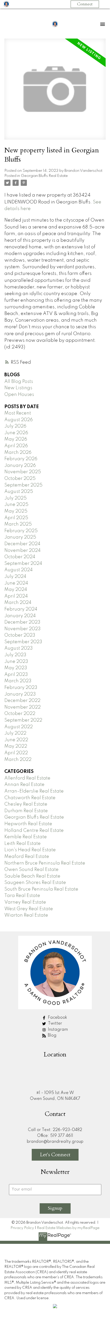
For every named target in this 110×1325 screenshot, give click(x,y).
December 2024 (22, 544)
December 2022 (22, 700)
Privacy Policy (22, 1228)
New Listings (18, 388)
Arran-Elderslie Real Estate (34, 791)
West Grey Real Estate (28, 909)
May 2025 (15, 511)
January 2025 (20, 537)
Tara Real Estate (22, 895)
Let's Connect (55, 1154)
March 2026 (17, 452)
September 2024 (23, 563)
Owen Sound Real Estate (31, 869)
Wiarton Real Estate (26, 915)
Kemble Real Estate (25, 837)
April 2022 (16, 753)
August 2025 (18, 491)
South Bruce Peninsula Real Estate (41, 889)
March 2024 (17, 602)
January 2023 (20, 694)
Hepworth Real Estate (28, 824)
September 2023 (23, 642)
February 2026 (20, 459)
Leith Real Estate (22, 843)
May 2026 (15, 439)
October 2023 (19, 635)
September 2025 (23, 485)
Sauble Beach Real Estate (32, 876)
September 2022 (23, 720)
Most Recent (17, 413)
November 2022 (22, 707)
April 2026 (16, 446)
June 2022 (16, 740)
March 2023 (17, 681)
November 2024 (22, 550)
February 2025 (21, 531)
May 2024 (15, 589)
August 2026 (18, 420)
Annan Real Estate (24, 784)
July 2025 (15, 498)
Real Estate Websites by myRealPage (68, 1228)
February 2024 (20, 609)
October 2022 (19, 713)
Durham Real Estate (26, 811)
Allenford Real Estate (27, 778)
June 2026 (16, 433)
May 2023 (15, 668)
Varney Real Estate (25, 902)
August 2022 (18, 727)
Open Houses (19, 394)
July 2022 (15, 733)
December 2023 (22, 622)
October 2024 (19, 557)
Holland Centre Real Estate (34, 830)
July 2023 (15, 655)
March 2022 (17, 759)
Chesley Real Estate (25, 804)
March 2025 (18, 524)
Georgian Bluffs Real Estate (44, 176)
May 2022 (15, 746)
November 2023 (22, 629)
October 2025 (20, 478)
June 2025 (16, 504)
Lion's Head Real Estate (30, 850)
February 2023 (20, 687)
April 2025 (16, 518)
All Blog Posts (18, 381)
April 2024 (16, 596)
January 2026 (20, 465)
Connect (85, 4)
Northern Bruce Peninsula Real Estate (44, 863)
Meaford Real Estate (26, 856)
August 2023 (18, 648)
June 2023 (16, 661)
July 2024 (15, 576)
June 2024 (16, 583)
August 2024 (18, 570)
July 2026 (15, 426)
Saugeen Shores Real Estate (35, 882)
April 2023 (16, 674)
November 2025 (22, 472)
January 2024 (20, 616)
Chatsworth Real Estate (30, 798)
